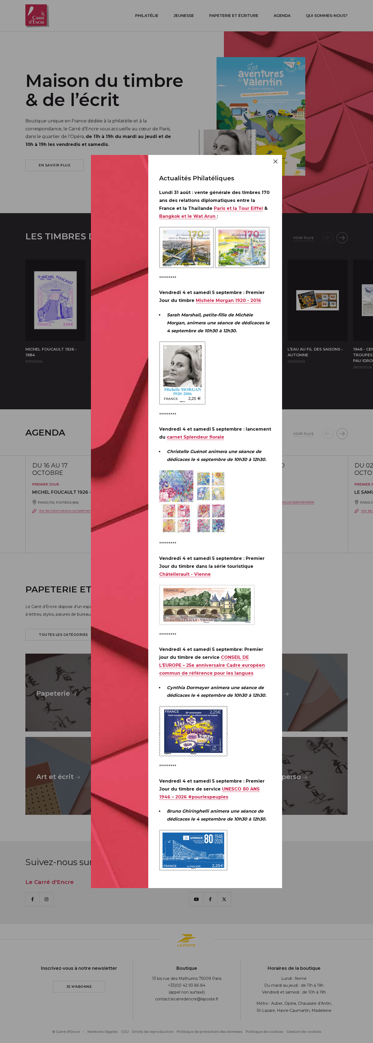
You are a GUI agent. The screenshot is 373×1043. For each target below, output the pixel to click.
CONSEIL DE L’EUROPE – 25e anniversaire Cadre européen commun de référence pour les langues (212, 665)
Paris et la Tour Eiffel (238, 208)
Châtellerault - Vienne (185, 574)
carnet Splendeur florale (195, 437)
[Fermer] (275, 161)
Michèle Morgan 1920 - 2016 (228, 300)
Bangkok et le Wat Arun (188, 216)
